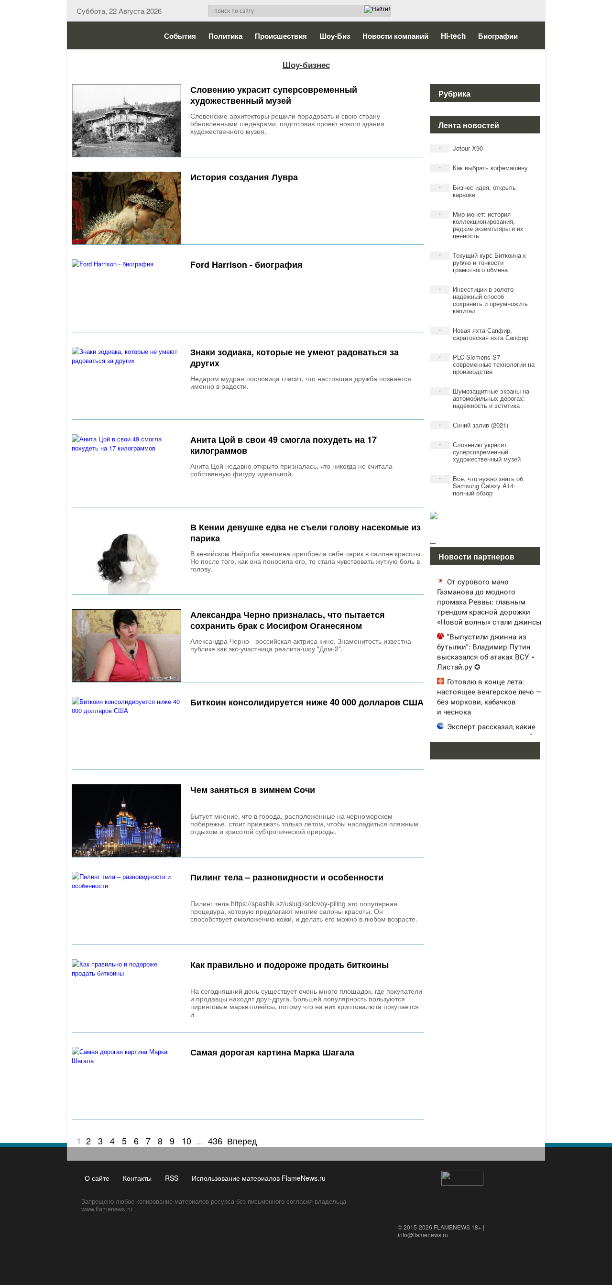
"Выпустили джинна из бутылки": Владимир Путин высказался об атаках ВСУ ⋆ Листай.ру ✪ (486, 651)
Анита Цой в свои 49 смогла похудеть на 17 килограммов (283, 445)
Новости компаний (395, 36)
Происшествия (281, 36)
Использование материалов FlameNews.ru (259, 1178)
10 (186, 1140)
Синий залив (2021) (474, 424)
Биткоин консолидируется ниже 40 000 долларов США (307, 702)
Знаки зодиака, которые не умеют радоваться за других (294, 357)
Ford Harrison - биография (246, 264)
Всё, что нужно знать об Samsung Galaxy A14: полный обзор (481, 485)
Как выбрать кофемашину (483, 167)
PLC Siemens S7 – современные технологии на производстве (487, 364)
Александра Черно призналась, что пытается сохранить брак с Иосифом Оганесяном (287, 620)
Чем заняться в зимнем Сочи (252, 789)
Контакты (137, 1178)
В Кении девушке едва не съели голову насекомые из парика (305, 532)
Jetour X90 (461, 148)
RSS (171, 1178)
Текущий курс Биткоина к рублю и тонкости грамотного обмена (482, 262)
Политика (225, 36)
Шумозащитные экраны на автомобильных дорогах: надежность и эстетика (484, 398)
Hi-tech (453, 36)
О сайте (97, 1178)
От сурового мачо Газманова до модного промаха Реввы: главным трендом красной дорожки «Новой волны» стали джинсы (489, 601)
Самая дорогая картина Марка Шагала (272, 1052)
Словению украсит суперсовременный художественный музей (273, 95)
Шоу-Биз (334, 36)
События (180, 36)
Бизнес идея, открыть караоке (477, 191)
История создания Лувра (244, 177)
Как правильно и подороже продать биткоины (289, 964)
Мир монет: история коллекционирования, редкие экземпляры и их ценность (481, 224)
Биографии (498, 36)
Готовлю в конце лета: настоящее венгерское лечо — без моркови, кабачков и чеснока (489, 696)
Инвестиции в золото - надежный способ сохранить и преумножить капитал (483, 300)
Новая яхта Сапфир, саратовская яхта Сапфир (484, 334)
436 (215, 1140)
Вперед (242, 1140)
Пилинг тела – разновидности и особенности (286, 877)
